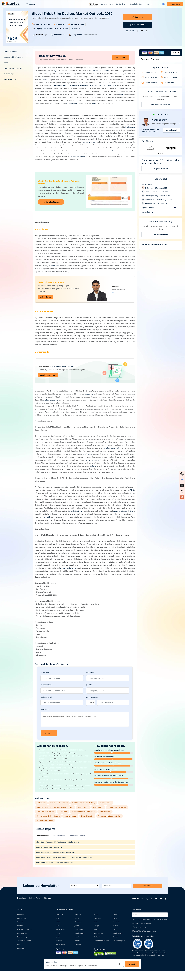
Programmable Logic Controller (109, 816)
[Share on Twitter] (142, 31)
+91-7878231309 (140, 927)
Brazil (96, 914)
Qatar (115, 929)
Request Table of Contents (13, 57)
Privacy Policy (35, 898)
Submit (47, 733)
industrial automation (80, 85)
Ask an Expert (45, 297)
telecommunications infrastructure (103, 85)
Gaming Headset (70, 816)
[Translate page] (163, 4)
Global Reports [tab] (43, 835)
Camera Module (105, 803)
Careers (20, 922)
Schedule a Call (59, 35)
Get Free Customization (160, 104)
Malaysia (97, 925)
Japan (77, 925)
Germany (78, 922)
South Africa (98, 933)
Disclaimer (21, 898)
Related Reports (10, 79)
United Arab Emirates (102, 940)
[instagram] (151, 899)
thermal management (93, 460)
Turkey (77, 940)
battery (122, 94)
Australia (78, 914)
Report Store (175, 4)
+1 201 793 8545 (170, 77)
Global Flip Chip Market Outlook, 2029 (49, 847)
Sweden (77, 937)
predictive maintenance (96, 151)
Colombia (97, 918)
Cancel (117, 964)
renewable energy (89, 142)
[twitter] (147, 899)
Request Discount (161, 169)
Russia (58, 933)
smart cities (55, 266)
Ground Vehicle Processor (117, 807)
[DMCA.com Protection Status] (110, 953)
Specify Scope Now (47, 375)
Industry (31, 4)
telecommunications (77, 157)
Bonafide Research (42, 24)
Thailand (59, 940)
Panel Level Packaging (45, 820)
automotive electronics (62, 85)
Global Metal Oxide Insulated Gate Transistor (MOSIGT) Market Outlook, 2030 (64, 857)
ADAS (132, 490)
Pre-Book (138, 17)
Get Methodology (161, 234)
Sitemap (47, 898)
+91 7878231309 (170, 72)
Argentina (59, 914)
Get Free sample (138, 25)
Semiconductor (105, 812)
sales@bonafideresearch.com (145, 931)
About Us (20, 914)
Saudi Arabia (79, 933)
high (55, 70)
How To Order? (22, 933)
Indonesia (116, 922)
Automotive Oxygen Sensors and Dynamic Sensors (55, 807)
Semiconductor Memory (59, 803)
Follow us (135, 898)
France (58, 922)
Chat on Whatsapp (151, 72)
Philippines (79, 929)
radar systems (71, 148)
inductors (93, 466)
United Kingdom (119, 940)
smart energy (88, 454)
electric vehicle (129, 127)
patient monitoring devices (123, 511)
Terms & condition (24, 940)
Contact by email (151, 83)
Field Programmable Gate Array (83, 803)
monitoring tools (75, 511)
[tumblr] (165, 899)
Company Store (107, 4)
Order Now (120, 58)
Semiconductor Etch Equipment (48, 816)
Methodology (22, 918)
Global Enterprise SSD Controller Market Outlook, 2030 (55, 852)
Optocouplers (98, 807)
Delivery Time (147, 184)
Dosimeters (63, 812)
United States (60, 944)
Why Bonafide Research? (13, 68)
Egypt (115, 918)
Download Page (41, 35)
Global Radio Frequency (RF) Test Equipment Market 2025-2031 (58, 842)
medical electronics (50, 400)
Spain (58, 937)
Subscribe (146, 886)
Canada (115, 914)
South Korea (117, 933)
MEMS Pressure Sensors (45, 812)
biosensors (89, 394)
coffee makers (71, 103)
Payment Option (148, 208)
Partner (20, 925)
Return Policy (22, 937)
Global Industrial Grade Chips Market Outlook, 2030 (54, 863)
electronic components (100, 70)
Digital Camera (83, 807)
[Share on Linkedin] (147, 31)
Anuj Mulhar (77, 35)
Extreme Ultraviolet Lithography (83, 812)
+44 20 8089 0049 (152, 77)
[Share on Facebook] (137, 31)
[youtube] (161, 899)
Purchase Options (150, 59)
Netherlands (60, 929)
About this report (10, 51)
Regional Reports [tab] (59, 835)
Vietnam (78, 944)
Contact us (21, 948)
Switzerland (98, 937)
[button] (157, 3)
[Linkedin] (113, 293)
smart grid (46, 517)
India (96, 922)
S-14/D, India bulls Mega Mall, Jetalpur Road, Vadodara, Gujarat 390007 (149, 921)
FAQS (19, 944)
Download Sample (53, 202)
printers (94, 103)
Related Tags (9, 74)
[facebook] (142, 899)
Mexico (115, 925)
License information (24, 929)
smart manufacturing (68, 568)
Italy (57, 925)
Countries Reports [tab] (77, 835)
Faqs (6, 63)
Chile (57, 918)
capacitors (45, 79)
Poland (96, 929)
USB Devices (41, 803)
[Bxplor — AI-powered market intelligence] (93, 4)
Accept (132, 964)
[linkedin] (156, 899)
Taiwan (115, 937)
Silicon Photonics (87, 816)
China (77, 918)
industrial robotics (117, 151)
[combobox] (175, 53)
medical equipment (111, 448)
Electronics (76, 28)
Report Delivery (147, 212)
